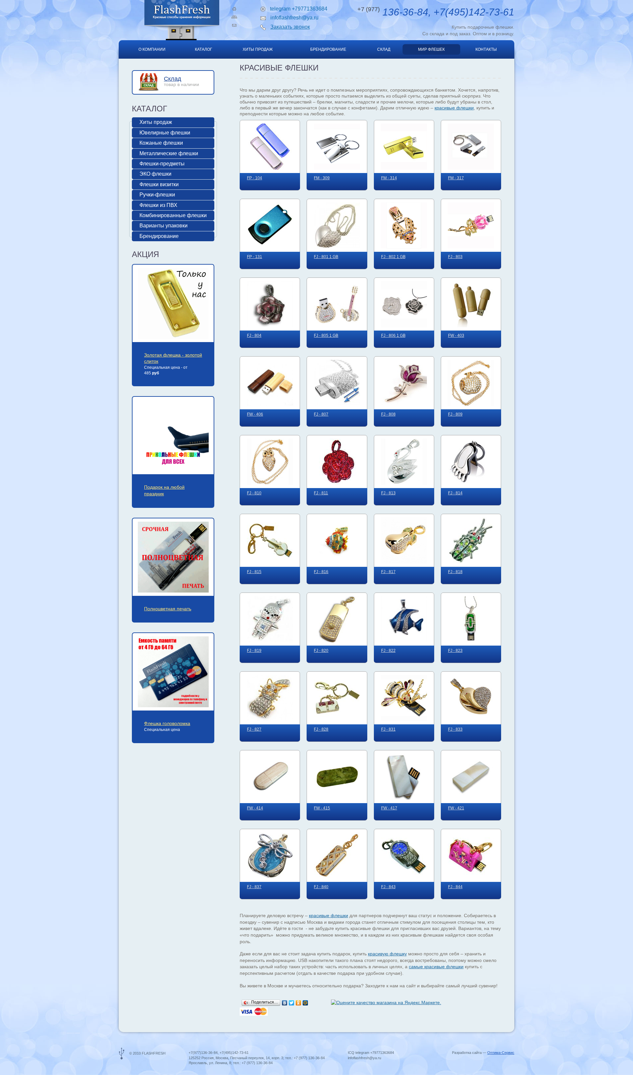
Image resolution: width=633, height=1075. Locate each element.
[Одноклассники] (298, 1003)
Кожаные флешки (161, 143)
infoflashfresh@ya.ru (294, 17)
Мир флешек (431, 49)
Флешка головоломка (167, 723)
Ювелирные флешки (164, 132)
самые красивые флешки (436, 966)
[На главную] (234, 9)
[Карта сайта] (234, 16)
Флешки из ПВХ (158, 205)
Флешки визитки (159, 184)
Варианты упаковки (163, 225)
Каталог (203, 49)
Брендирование (328, 49)
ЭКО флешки (155, 174)
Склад (383, 49)
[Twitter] (291, 1003)
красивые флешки (454, 107)
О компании (152, 49)
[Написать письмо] (234, 25)
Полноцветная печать (167, 608)
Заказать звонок (290, 27)
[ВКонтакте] (284, 1003)
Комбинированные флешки (173, 215)
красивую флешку (387, 953)
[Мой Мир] (305, 1003)
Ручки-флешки (157, 194)
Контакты (486, 49)
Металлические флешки (168, 153)
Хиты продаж (258, 49)
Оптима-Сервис (500, 1053)
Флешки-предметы (162, 163)
